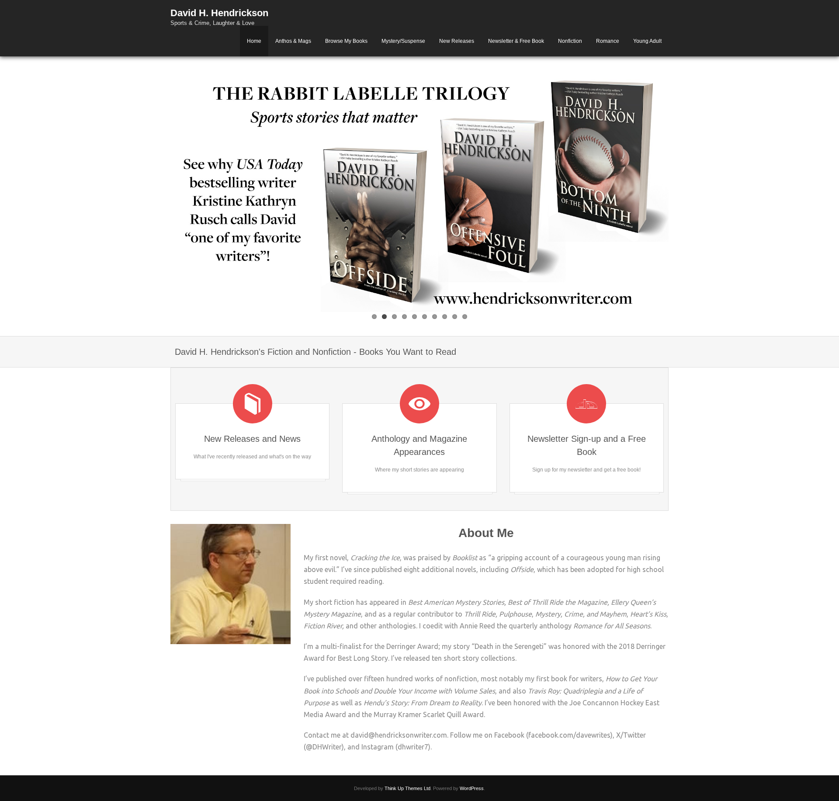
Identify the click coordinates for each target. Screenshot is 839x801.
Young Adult (647, 41)
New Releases (456, 41)
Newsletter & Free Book (516, 41)
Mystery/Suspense (403, 41)
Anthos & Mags (293, 41)
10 (464, 316)
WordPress (472, 788)
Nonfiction (570, 41)
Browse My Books (346, 41)
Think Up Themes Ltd (407, 788)
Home (254, 41)
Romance (607, 41)
